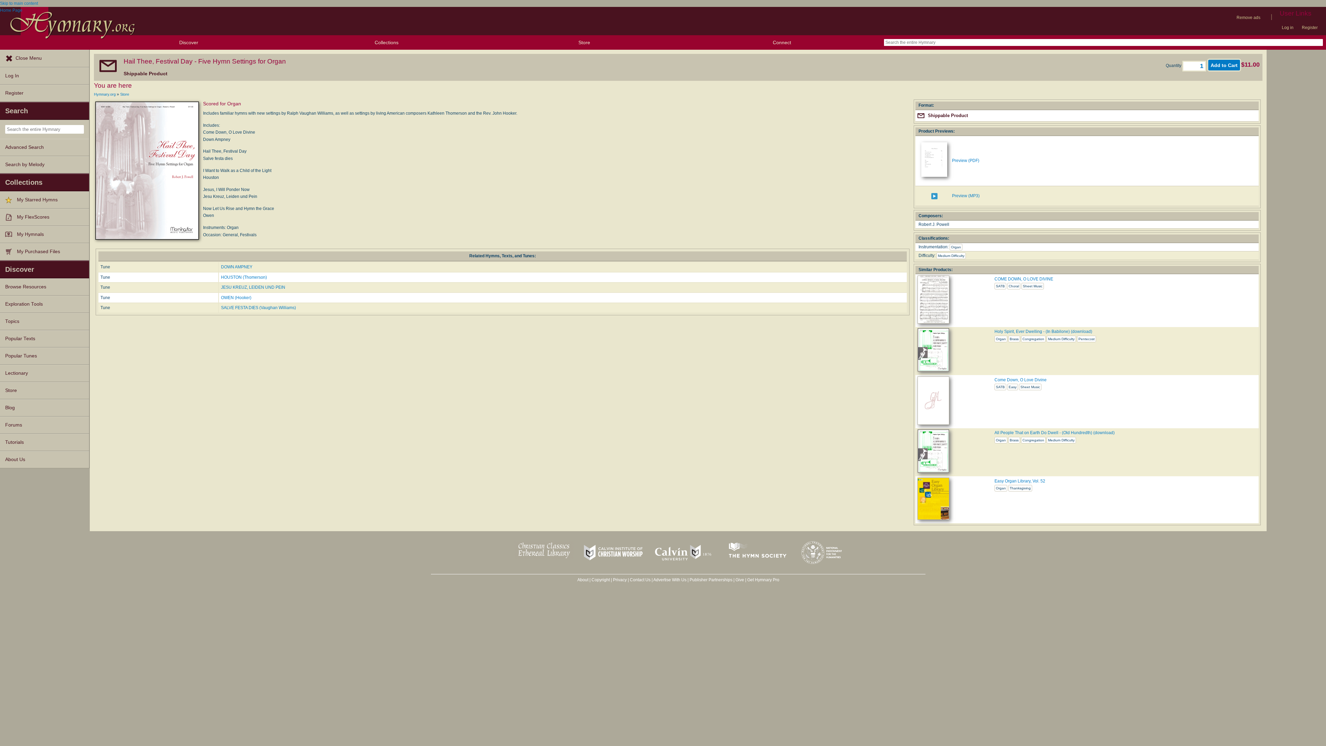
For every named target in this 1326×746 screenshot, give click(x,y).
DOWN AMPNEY (236, 267)
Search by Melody (25, 164)
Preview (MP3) (966, 195)
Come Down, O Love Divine (1021, 379)
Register (1310, 27)
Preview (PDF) (965, 160)
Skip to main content (19, 3)
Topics (12, 321)
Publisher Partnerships (711, 579)
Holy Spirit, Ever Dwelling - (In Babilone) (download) (1043, 331)
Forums (13, 425)
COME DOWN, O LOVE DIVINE (1024, 279)
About (582, 579)
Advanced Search (24, 147)
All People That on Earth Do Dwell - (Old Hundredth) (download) (1055, 432)
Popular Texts (20, 338)
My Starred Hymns (37, 199)
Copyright (601, 579)
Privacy (620, 579)
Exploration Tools (24, 304)
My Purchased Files (38, 251)
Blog (10, 407)
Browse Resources (25, 286)
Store (584, 42)
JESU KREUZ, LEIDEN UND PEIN (253, 287)
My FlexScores (33, 217)
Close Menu (29, 58)
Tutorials (14, 442)
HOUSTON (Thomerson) (244, 277)
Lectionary (16, 373)
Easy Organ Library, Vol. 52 (1020, 481)
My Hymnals (30, 234)
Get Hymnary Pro (763, 579)
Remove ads (1248, 17)
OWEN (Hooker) (236, 297)
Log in (1288, 27)
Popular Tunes (21, 355)
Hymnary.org (105, 94)
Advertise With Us (669, 579)
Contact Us (640, 579)
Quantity (1174, 65)
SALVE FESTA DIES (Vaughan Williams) (258, 307)
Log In (12, 75)
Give (740, 579)
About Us (15, 459)
